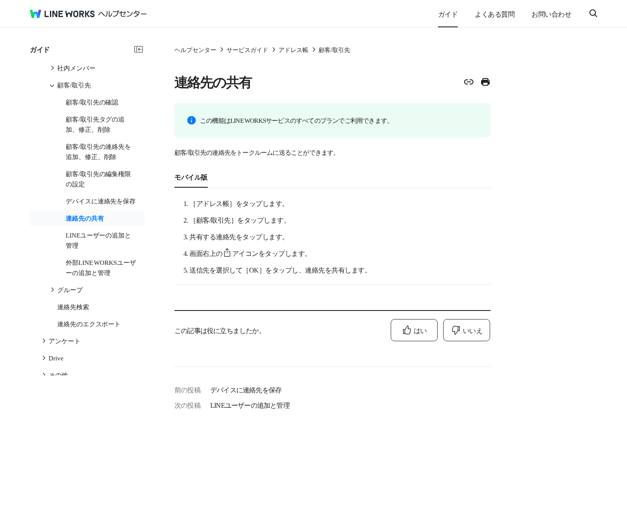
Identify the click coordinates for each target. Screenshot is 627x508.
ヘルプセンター (195, 49)
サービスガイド (247, 49)
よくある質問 (494, 14)
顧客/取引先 (334, 49)
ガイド (448, 14)
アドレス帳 (293, 49)
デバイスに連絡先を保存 (246, 389)
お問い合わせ (551, 14)
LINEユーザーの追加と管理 (250, 405)
